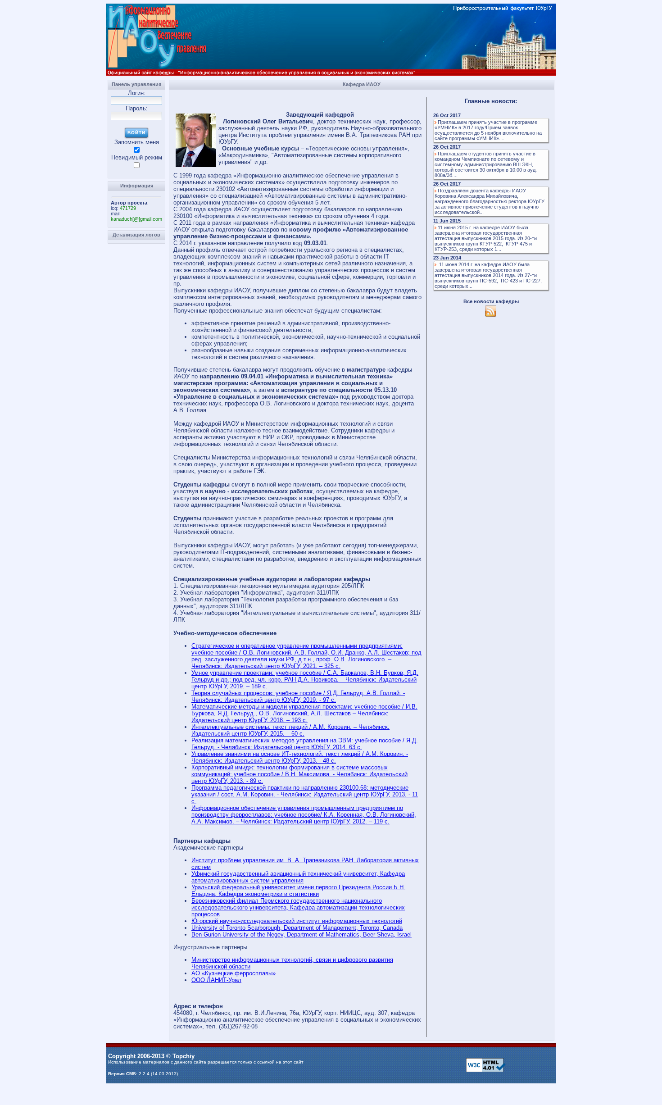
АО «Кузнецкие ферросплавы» (233, 973)
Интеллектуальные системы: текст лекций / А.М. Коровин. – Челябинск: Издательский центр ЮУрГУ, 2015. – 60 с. (290, 730)
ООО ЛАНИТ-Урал (216, 980)
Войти (136, 132)
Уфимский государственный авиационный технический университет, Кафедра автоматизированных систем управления (298, 877)
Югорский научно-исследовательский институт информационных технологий (296, 921)
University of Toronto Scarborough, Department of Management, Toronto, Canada (297, 927)
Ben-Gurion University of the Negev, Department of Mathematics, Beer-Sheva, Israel (301, 934)
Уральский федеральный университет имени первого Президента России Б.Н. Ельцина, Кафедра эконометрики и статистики (298, 890)
